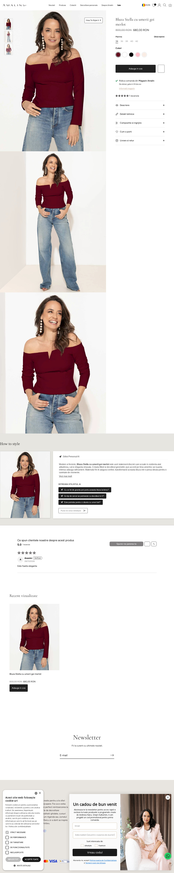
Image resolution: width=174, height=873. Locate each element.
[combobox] (36, 793)
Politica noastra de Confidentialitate (103, 860)
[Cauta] (164, 5)
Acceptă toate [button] (31, 859)
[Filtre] (147, 544)
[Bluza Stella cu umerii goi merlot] (8, 24)
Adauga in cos (135, 68)
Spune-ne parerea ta (126, 544)
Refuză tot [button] (13, 859)
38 (126, 41)
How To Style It (93, 20)
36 (122, 41)
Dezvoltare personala (88, 5)
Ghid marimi (159, 37)
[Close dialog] (167, 797)
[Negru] (131, 54)
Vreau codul (94, 852)
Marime (140, 37)
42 (136, 41)
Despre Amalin (107, 5)
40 (131, 41)
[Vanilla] (144, 54)
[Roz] (137, 54)
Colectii (73, 5)
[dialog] (23, 830)
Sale (119, 5)
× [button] (40, 793)
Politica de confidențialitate (20, 826)
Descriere (124, 105)
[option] (8, 24)
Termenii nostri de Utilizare (95, 863)
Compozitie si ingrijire (130, 123)
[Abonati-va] (112, 755)
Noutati (52, 5)
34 (117, 41)
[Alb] (124, 54)
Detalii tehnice (126, 114)
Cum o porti (125, 131)
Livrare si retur (126, 140)
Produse (62, 5)
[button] (122, 96)
